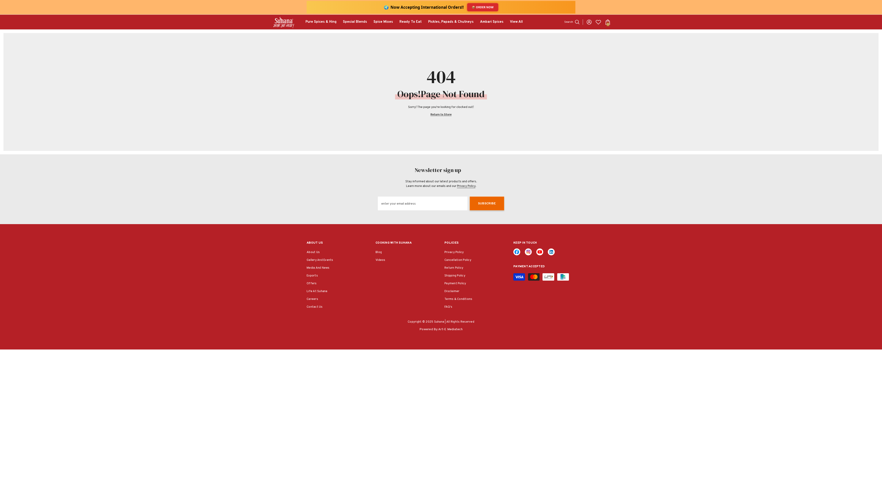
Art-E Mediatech (450, 329)
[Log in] (589, 22)
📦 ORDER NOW (483, 7)
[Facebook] (516, 251)
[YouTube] (539, 251)
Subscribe (487, 204)
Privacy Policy (466, 186)
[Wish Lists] (598, 22)
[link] (551, 251)
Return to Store (441, 114)
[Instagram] (528, 251)
